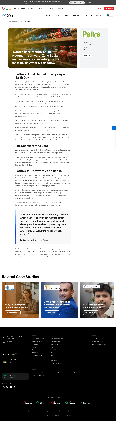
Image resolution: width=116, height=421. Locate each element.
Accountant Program (37, 355)
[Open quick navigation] (114, 128)
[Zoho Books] (7, 15)
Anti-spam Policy (44, 411)
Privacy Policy (64, 411)
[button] (108, 15)
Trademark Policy (74, 411)
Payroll (23, 8)
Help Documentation (56, 341)
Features (47, 15)
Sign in (100, 8)
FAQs (52, 347)
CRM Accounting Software (38, 375)
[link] (51, 8)
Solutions (65, 15)
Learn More (11, 377)
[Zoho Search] (94, 8)
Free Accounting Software (38, 372)
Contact (11, 411)
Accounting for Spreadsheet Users (76, 372)
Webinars (53, 352)
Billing (51, 8)
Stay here (88, 2)
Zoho (6, 8)
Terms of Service (54, 411)
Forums (52, 358)
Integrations (35, 352)
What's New (54, 360)
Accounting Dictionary (97, 341)
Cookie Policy (83, 411)
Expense (30, 8)
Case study (15, 21)
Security (17, 411)
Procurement (38, 8)
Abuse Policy (104, 411)
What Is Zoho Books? (37, 341)
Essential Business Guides (98, 338)
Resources (98, 15)
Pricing (57, 15)
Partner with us (87, 15)
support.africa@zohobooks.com (15, 344)
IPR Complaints (33, 411)
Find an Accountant (55, 363)
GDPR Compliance (94, 411)
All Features (35, 344)
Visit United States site (78, 2)
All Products (59, 8)
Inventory (16, 8)
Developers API (54, 344)
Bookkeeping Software (56, 372)
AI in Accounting (36, 358)
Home (9, 21)
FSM (46, 8)
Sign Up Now (109, 8)
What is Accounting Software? (99, 344)
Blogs (52, 355)
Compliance (24, 411)
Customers (76, 15)
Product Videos (54, 350)
